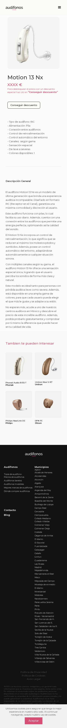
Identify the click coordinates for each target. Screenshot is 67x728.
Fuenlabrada (41, 546)
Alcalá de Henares (43, 472)
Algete (38, 483)
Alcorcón (39, 479)
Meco (37, 577)
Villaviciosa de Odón (44, 661)
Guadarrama (41, 560)
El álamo (39, 539)
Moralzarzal (40, 591)
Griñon (38, 557)
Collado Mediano (43, 518)
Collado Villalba (42, 521)
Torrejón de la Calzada (45, 640)
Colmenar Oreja (42, 528)
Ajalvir (38, 469)
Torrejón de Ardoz (43, 637)
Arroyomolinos (42, 493)
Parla (37, 605)
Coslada (38, 532)
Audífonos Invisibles (14, 484)
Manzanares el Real (44, 574)
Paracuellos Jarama (44, 602)
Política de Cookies (33, 675)
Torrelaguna (41, 644)
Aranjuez (39, 486)
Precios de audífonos (14, 477)
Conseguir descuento (23, 105)
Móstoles (39, 595)
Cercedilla (39, 511)
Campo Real (40, 508)
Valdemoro (40, 651)
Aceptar (33, 720)
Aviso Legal (33, 678)
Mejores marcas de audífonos (18, 487)
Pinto (37, 609)
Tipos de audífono (13, 474)
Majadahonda (41, 570)
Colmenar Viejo (42, 525)
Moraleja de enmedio (45, 584)
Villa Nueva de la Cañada (47, 654)
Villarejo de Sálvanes (45, 658)
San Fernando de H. (44, 619)
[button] (59, 7)
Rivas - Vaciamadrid (44, 616)
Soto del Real (41, 633)
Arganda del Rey (43, 490)
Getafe (38, 553)
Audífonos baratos (13, 480)
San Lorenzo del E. (44, 622)
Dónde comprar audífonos (17, 491)
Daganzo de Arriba (44, 535)
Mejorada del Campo (45, 581)
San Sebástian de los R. (46, 626)
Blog (7, 514)
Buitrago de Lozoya (44, 504)
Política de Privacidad (33, 672)
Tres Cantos (40, 647)
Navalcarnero (41, 598)
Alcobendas (40, 476)
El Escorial (39, 542)
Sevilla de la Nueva (44, 630)
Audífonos (11, 466)
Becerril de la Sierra (44, 497)
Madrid (38, 567)
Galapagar (39, 549)
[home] (13, 7)
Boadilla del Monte (44, 501)
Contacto (10, 510)
